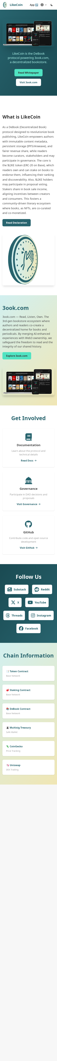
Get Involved (28, 418)
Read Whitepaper (28, 72)
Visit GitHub (27, 547)
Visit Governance (27, 504)
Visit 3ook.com (28, 82)
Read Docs (27, 460)
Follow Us (28, 576)
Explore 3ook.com (17, 355)
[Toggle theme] (52, 5)
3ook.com (15, 308)
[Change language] (43, 5)
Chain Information (28, 655)
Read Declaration (16, 222)
